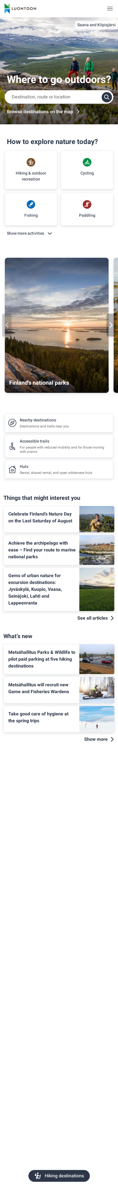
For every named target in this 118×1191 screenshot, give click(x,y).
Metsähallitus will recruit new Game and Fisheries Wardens (38, 688)
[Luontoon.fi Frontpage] (20, 8)
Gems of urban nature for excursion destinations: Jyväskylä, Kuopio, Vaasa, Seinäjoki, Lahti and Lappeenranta (35, 589)
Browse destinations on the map (40, 111)
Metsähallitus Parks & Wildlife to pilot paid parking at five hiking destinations (41, 659)
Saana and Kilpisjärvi (96, 25)
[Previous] (6, 325)
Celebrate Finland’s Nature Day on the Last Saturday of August (40, 517)
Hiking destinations (64, 1175)
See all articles (92, 618)
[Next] (111, 325)
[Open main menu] (110, 8)
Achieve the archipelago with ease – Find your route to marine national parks (42, 550)
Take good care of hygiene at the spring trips (38, 717)
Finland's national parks (39, 383)
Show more (96, 739)
